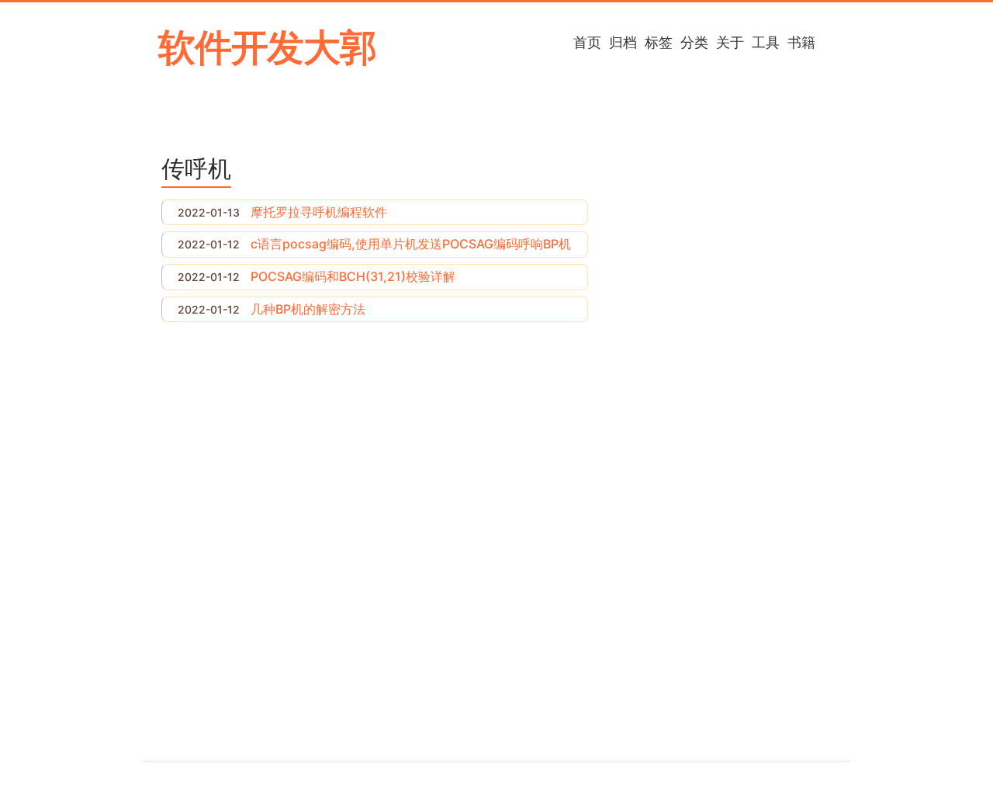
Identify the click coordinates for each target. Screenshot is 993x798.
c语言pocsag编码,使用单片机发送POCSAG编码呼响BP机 (411, 244)
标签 (659, 42)
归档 (623, 42)
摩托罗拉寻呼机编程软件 (319, 212)
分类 (694, 42)
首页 (587, 42)
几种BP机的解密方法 (308, 309)
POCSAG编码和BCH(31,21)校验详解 (353, 276)
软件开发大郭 (267, 47)
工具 (766, 42)
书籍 (801, 42)
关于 (730, 42)
